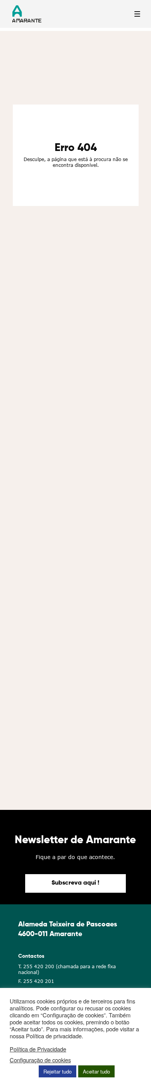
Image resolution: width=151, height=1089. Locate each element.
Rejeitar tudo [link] (57, 1071)
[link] (75, 883)
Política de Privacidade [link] (38, 1049)
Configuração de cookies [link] (40, 1059)
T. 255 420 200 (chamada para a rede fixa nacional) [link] (67, 969)
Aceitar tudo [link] (96, 1071)
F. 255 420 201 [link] (36, 981)
